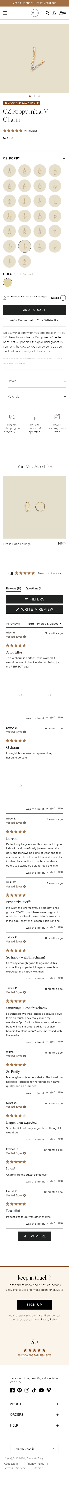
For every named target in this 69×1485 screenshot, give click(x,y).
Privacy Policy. (49, 1319)
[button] (30, 96)
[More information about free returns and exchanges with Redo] (63, 298)
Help (14, 1425)
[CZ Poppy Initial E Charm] (9, 185)
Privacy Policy (35, 1463)
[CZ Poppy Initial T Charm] (54, 231)
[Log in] (55, 13)
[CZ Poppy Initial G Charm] (39, 185)
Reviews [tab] (13, 589)
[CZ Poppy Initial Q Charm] (9, 231)
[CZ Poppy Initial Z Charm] (24, 261)
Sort (31, 623)
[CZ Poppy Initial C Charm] (39, 170)
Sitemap (38, 1468)
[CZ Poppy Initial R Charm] (24, 231)
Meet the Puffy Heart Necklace (35, 3)
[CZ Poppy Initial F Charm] (24, 185)
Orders (16, 1414)
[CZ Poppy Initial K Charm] (39, 200)
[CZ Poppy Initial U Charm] (9, 246)
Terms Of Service (15, 1468)
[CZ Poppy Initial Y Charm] (9, 261)
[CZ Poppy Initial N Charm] (24, 216)
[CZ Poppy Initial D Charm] (54, 170)
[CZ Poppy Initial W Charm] (39, 246)
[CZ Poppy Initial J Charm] (24, 200)
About (15, 1404)
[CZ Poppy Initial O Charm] (39, 216)
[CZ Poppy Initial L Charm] (54, 200)
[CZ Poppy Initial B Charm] (24, 170)
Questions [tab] (33, 589)
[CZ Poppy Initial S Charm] (39, 231)
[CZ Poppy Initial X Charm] (54, 246)
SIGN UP (34, 1305)
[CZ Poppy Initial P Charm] (54, 216)
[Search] (48, 13)
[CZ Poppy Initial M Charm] (9, 216)
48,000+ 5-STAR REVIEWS (34, 1355)
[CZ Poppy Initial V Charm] (24, 246)
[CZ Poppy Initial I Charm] (9, 200)
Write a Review (41, 610)
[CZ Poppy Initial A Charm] (9, 170)
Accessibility (12, 1463)
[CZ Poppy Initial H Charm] (54, 185)
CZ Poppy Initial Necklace (15, 363)
